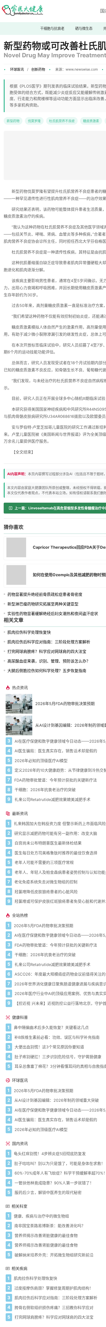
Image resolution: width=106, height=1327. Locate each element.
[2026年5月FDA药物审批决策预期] (20, 704)
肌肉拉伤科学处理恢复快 (29, 632)
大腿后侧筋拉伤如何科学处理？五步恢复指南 (46, 670)
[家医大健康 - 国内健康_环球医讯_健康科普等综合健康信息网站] (22, 11)
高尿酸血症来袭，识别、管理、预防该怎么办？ (48, 661)
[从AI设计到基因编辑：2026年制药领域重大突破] (20, 725)
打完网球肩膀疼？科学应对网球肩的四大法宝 (46, 651)
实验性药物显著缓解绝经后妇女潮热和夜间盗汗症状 (52, 613)
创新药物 (38, 69)
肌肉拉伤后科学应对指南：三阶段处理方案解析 (48, 641)
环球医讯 (17, 69)
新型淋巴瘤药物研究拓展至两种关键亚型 (42, 604)
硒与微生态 (83, 28)
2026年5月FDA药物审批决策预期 (65, 703)
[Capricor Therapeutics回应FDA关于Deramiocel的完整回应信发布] (17, 548)
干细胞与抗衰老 (52, 28)
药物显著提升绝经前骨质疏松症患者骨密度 (44, 594)
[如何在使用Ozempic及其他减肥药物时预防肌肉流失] (17, 575)
